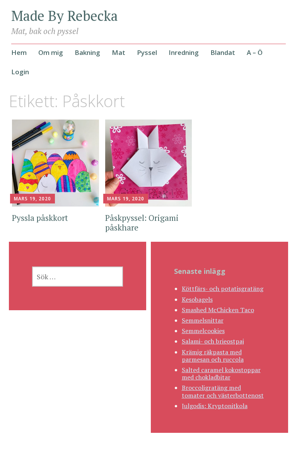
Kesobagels (197, 299)
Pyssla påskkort (40, 217)
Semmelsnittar (203, 320)
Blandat (222, 52)
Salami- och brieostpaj (213, 341)
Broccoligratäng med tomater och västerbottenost (223, 391)
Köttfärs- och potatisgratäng (222, 288)
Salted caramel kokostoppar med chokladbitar (221, 373)
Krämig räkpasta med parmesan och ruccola (213, 356)
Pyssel (147, 52)
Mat (118, 52)
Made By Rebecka (64, 16)
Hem (19, 52)
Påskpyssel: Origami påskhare (142, 222)
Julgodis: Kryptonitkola (215, 405)
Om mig (50, 52)
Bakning (87, 52)
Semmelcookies (203, 330)
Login (20, 71)
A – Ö (255, 52)
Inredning (184, 52)
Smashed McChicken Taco (218, 310)
